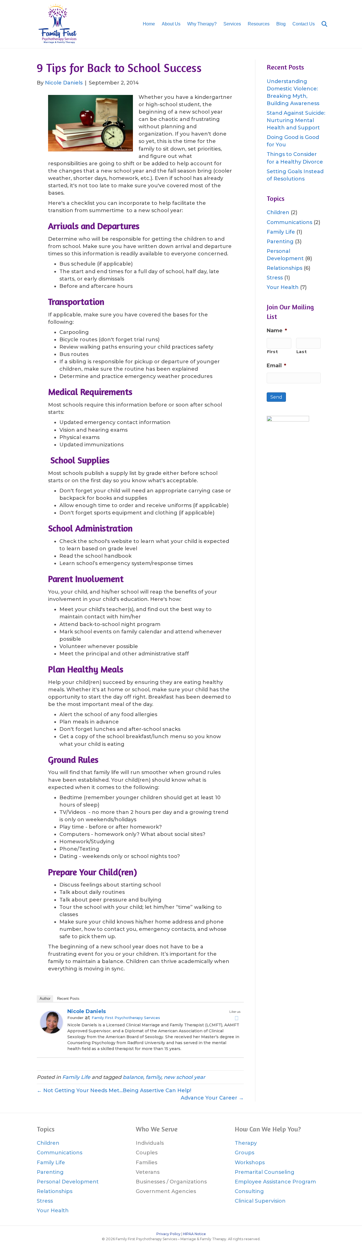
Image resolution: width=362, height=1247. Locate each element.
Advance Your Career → (212, 1098)
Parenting (280, 241)
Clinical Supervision (260, 1201)
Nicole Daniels (86, 1011)
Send (276, 397)
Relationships (284, 268)
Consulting (249, 1191)
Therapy (246, 1143)
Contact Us (303, 23)
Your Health (283, 287)
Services (232, 23)
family (153, 1077)
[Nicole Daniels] (51, 1021)
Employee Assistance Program (275, 1182)
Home (149, 23)
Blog (281, 23)
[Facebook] (236, 1018)
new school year (184, 1077)
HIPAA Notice (194, 1234)
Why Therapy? (202, 23)
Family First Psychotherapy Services (126, 1017)
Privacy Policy (168, 1234)
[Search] (321, 24)
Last (301, 351)
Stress (275, 278)
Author (45, 998)
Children (278, 212)
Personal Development (68, 1182)
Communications (289, 222)
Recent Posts (68, 998)
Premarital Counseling (264, 1172)
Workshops (250, 1162)
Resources (259, 23)
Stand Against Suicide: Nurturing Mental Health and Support (296, 120)
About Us (171, 23)
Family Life (76, 1077)
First (272, 351)
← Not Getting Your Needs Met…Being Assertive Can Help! (114, 1090)
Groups (244, 1153)
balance (133, 1077)
